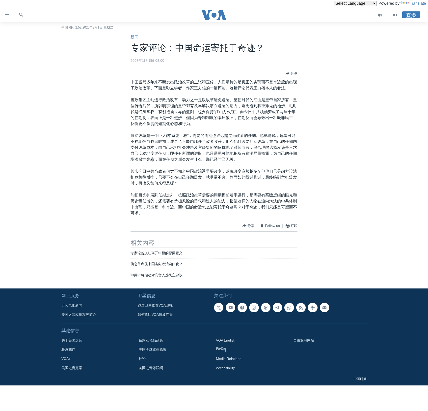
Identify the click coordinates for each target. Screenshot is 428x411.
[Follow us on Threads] (265, 307)
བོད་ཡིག (221, 349)
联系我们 (68, 349)
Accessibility (225, 368)
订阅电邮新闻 (71, 305)
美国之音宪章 (71, 368)
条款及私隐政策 (151, 340)
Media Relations (228, 359)
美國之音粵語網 (151, 368)
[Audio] (379, 15)
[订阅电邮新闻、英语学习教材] (324, 307)
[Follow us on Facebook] (242, 307)
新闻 (134, 37)
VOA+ (66, 359)
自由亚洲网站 (303, 340)
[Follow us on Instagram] (254, 307)
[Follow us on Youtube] (230, 307)
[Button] (291, 73)
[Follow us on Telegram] (277, 307)
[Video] (394, 15)
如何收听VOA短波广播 (155, 314)
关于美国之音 (71, 340)
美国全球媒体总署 (152, 349)
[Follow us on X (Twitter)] (218, 307)
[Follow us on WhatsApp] (289, 307)
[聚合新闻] (301, 307)
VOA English (225, 340)
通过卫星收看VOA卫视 (155, 305)
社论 (142, 359)
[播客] (312, 307)
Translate (418, 3)
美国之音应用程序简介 (78, 314)
